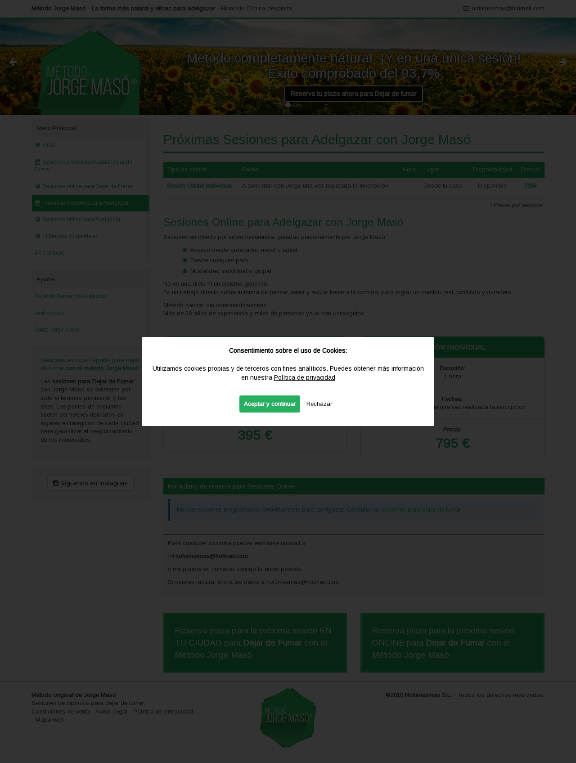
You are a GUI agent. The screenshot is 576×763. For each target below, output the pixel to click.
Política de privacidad (304, 377)
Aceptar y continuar (270, 403)
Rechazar (319, 403)
